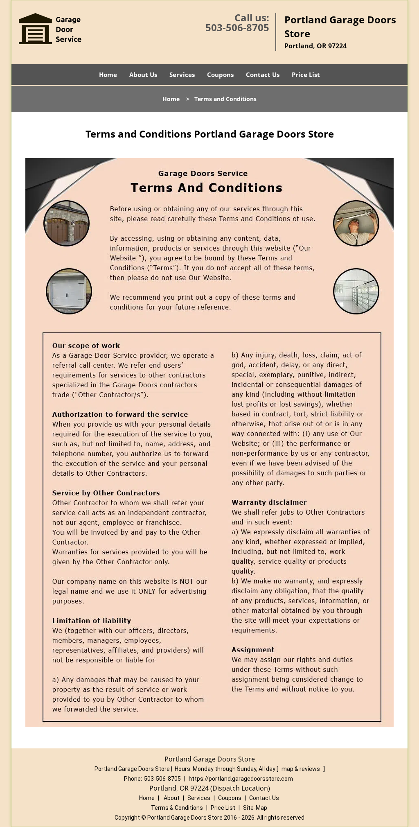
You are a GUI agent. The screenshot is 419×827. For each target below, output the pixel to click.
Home (108, 74)
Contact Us (262, 74)
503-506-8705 (237, 27)
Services (182, 74)
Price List (306, 74)
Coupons (220, 74)
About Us (143, 74)
